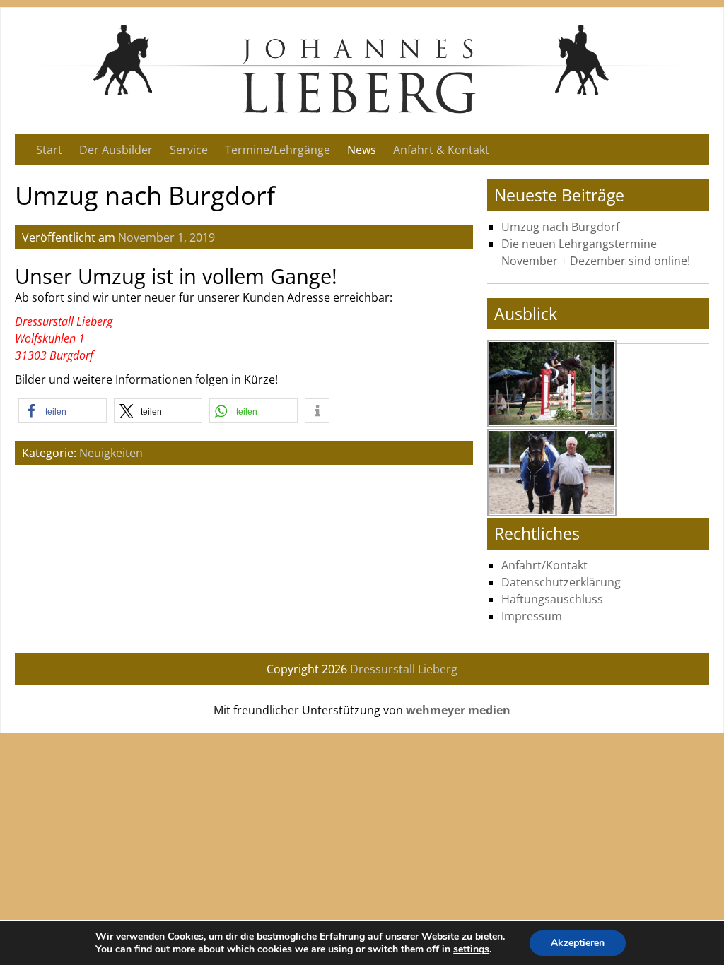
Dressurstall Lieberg (403, 669)
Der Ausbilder (116, 150)
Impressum (531, 616)
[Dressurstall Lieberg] (362, 111)
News (361, 150)
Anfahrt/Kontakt (544, 565)
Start (49, 150)
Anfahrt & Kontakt (441, 150)
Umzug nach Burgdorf (560, 227)
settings (471, 949)
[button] (62, 410)
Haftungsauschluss (552, 599)
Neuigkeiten (111, 453)
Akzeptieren (578, 942)
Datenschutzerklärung (561, 582)
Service (189, 150)
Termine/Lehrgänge (277, 150)
